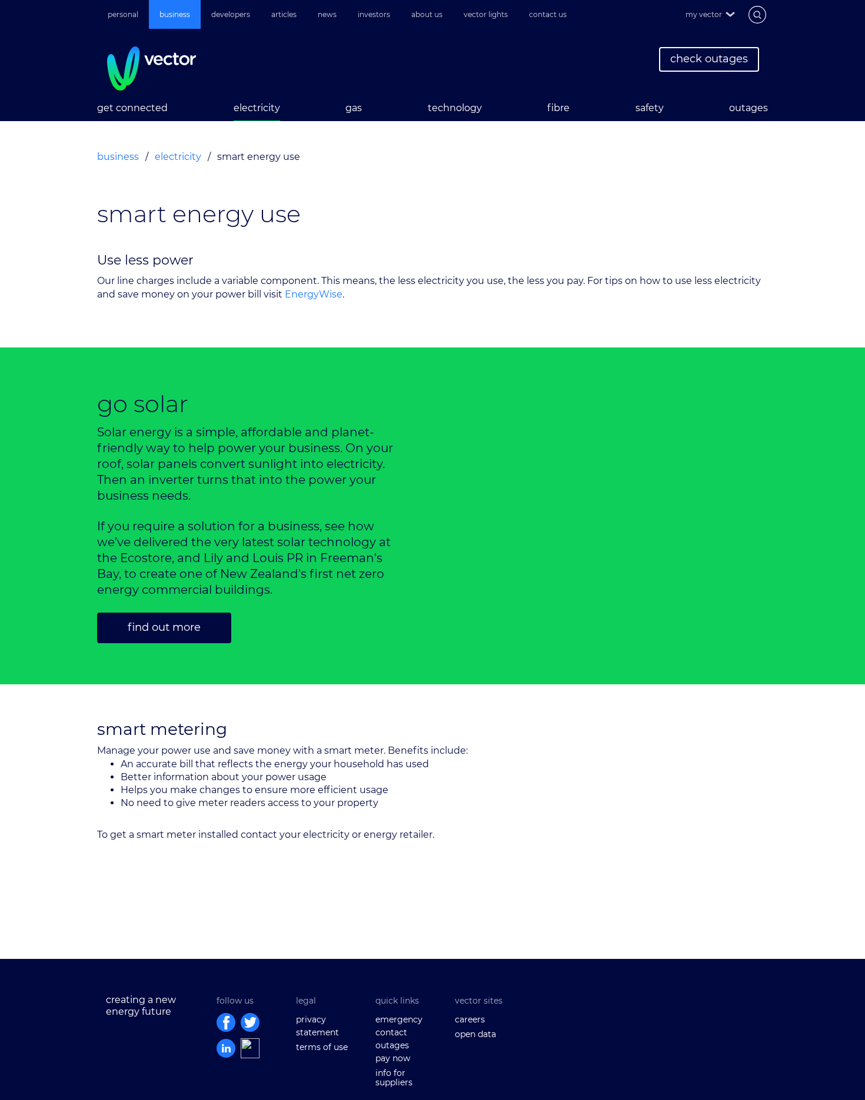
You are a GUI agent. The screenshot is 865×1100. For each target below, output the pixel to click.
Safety (650, 107)
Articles (284, 14)
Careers (470, 1019)
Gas (353, 107)
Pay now (392, 1058)
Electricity (257, 107)
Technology (455, 107)
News (327, 14)
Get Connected (132, 107)
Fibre (558, 107)
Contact (391, 1032)
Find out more (164, 627)
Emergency (398, 1019)
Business (174, 14)
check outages (709, 58)
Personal (123, 14)
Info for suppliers (393, 1078)
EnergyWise (313, 294)
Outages (748, 107)
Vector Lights (486, 14)
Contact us (548, 14)
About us (427, 14)
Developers (230, 14)
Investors (374, 14)
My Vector (704, 14)
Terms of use (322, 1047)
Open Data (475, 1034)
